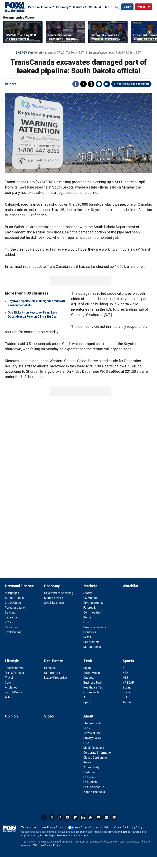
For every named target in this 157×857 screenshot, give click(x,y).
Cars (8, 682)
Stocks (87, 593)
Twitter (83, 84)
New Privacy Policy (52, 827)
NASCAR (128, 682)
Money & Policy (54, 597)
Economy (62, 7)
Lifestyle (12, 661)
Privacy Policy (92, 738)
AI (84, 697)
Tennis (127, 702)
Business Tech (92, 682)
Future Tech (91, 692)
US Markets (90, 597)
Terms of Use (92, 733)
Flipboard (75, 817)
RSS (90, 817)
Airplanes (11, 687)
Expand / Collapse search (117, 7)
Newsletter (98, 817)
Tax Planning (13, 632)
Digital (87, 668)
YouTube (67, 817)
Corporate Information (97, 752)
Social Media (91, 672)
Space (87, 702)
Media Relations (93, 747)
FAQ (86, 742)
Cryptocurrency (93, 602)
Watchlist (95, 7)
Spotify (106, 817)
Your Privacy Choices (87, 827)
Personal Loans (15, 607)
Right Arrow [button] (149, 32)
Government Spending (58, 593)
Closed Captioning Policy (128, 827)
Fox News (89, 777)
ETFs (86, 622)
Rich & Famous (14, 672)
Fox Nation (90, 782)
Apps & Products (94, 791)
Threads (91, 84)
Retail (87, 637)
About (88, 716)
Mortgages (12, 593)
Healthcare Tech (93, 687)
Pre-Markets (91, 642)
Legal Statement (78, 835)
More (108, 7)
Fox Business (15, 7)
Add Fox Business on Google (133, 84)
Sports (128, 661)
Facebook (75, 84)
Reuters (10, 84)
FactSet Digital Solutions (53, 835)
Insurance (11, 617)
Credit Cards (13, 602)
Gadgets (88, 677)
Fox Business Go (93, 787)
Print (99, 84)
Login (127, 6)
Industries (89, 632)
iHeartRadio (114, 817)
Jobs (86, 728)
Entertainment (14, 668)
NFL (125, 668)
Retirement (12, 627)
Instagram (59, 817)
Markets (78, 7)
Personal (50, 668)
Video (49, 716)
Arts (7, 697)
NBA (125, 672)
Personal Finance (40, 7)
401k (8, 622)
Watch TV (143, 6)
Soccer (127, 692)
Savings (10, 612)
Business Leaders (94, 627)
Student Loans (14, 597)
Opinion (11, 716)
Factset (125, 831)
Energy (21, 52)
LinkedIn (83, 817)
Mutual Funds (92, 646)
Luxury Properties (55, 677)
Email (106, 84)
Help (106, 827)
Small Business (54, 602)
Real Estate (53, 661)
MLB (125, 677)
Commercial (52, 672)
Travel (9, 677)
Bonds (87, 617)
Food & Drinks (13, 692)
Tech (87, 661)
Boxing (127, 687)
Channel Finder (93, 723)
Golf (125, 697)
